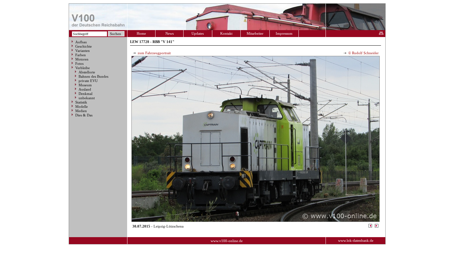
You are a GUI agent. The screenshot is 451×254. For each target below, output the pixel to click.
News (169, 33)
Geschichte (83, 46)
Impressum (284, 33)
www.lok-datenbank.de (355, 240)
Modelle (81, 106)
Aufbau (81, 42)
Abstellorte (87, 72)
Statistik (81, 102)
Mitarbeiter (255, 33)
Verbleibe (82, 68)
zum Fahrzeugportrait (154, 53)
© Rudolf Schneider (363, 53)
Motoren (81, 59)
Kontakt (226, 33)
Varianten (82, 51)
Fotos (79, 63)
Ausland (85, 89)
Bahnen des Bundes (93, 76)
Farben (80, 55)
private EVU (88, 81)
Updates (197, 33)
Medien (81, 111)
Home (141, 33)
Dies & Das (83, 115)
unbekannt (87, 98)
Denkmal (85, 94)
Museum (85, 85)
